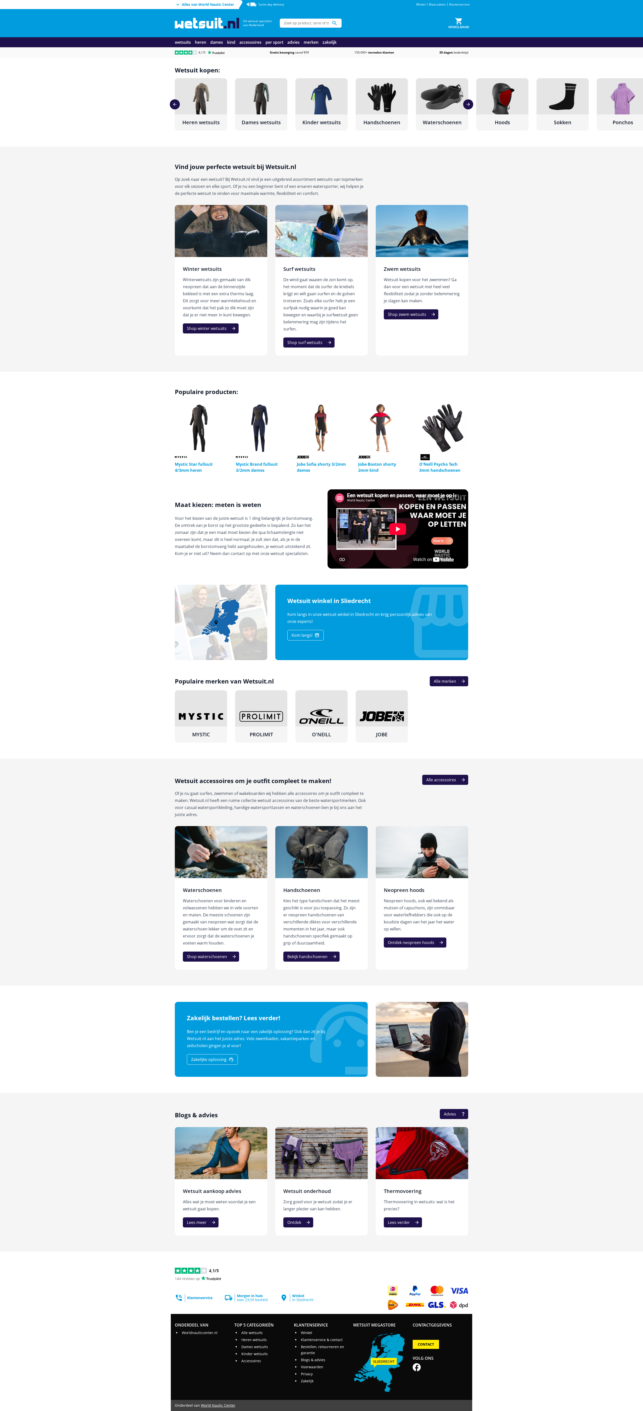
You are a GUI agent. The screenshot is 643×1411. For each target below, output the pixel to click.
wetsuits (183, 42)
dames (216, 42)
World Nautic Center (218, 1405)
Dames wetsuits (254, 1346)
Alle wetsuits (252, 1332)
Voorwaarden (312, 1366)
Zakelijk (307, 1381)
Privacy (307, 1374)
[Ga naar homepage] (207, 23)
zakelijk (330, 42)
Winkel (420, 4)
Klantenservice (459, 4)
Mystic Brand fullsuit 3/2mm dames (257, 467)
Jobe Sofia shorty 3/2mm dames (321, 467)
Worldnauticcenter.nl (200, 1332)
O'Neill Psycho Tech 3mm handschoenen (439, 467)
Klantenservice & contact (322, 1339)
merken (311, 42)
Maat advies (437, 4)
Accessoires (251, 1360)
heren (200, 42)
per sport (274, 42)
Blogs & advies (313, 1359)
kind (231, 42)
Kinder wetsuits (254, 1353)
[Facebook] (417, 1367)
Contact (426, 1344)
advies (293, 42)
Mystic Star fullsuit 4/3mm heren (194, 467)
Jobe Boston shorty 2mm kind (377, 467)
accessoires (250, 42)
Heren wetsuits (254, 1339)
